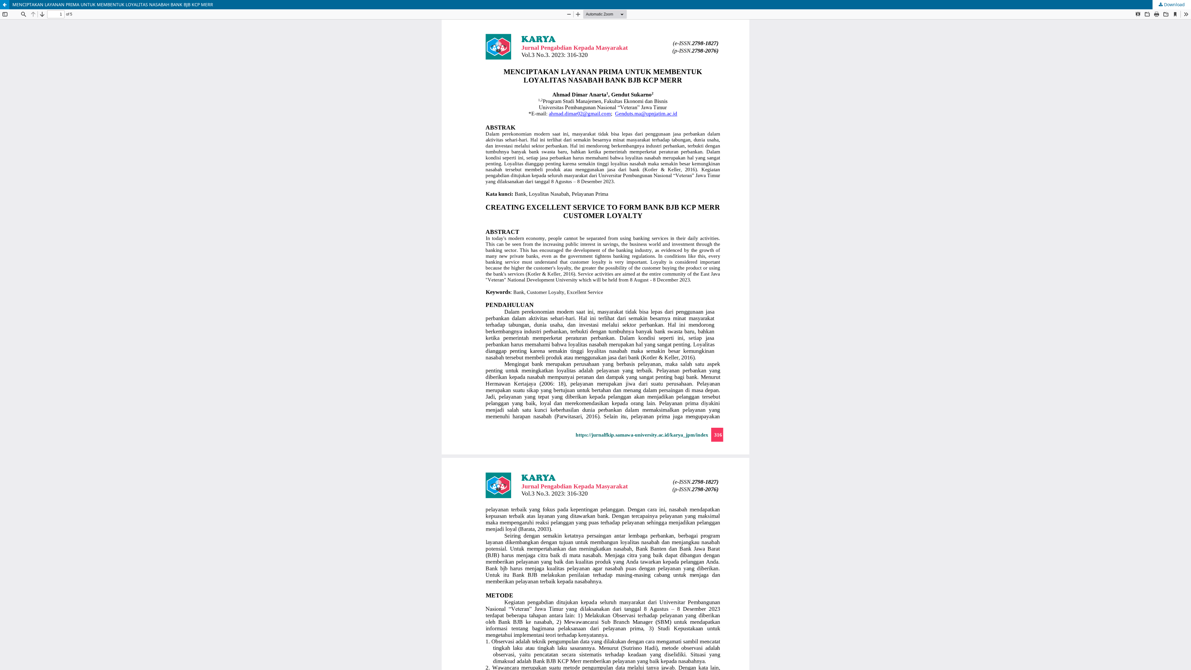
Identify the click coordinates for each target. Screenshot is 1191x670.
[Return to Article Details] (4, 4)
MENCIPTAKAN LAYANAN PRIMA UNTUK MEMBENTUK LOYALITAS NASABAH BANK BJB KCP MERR (112, 4)
